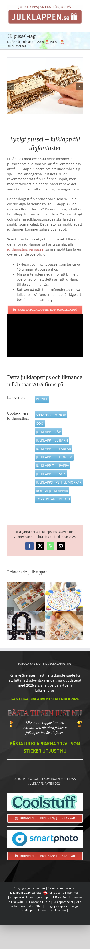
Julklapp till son (51, 474)
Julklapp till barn (52, 440)
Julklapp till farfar (53, 448)
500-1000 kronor (51, 415)
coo (39, 423)
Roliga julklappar (52, 490)
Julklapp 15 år (48, 432)
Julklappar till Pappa (21, 897)
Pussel (42, 399)
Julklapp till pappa (52, 465)
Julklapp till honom (54, 457)
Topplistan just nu (53, 499)
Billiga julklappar (56, 906)
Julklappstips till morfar (59, 482)
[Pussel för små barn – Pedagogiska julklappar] (45, 611)
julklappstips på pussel (25, 249)
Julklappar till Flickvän (51, 897)
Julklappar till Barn (38, 902)
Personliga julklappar (52, 910)
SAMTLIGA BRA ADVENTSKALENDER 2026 (45, 698)
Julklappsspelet (63, 902)
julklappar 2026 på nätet (26, 893)
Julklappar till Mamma (63, 893)
